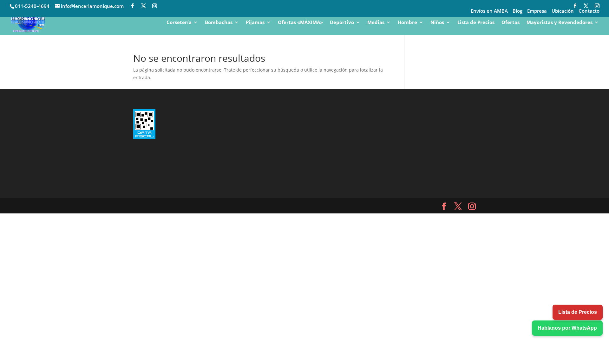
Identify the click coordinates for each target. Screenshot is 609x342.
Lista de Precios (475, 22)
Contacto (589, 11)
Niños (437, 22)
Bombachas (218, 22)
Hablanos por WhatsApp (567, 328)
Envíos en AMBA (489, 11)
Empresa (537, 11)
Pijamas (255, 22)
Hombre (407, 22)
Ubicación (563, 11)
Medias (375, 22)
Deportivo (342, 22)
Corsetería (179, 22)
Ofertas (510, 22)
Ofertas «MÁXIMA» (300, 22)
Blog (517, 11)
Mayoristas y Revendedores (560, 22)
